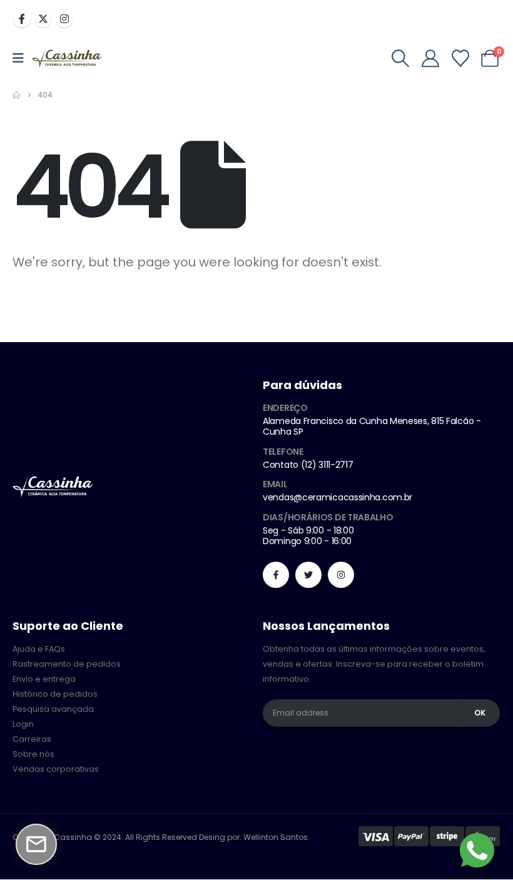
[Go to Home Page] (16, 95)
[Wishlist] (460, 58)
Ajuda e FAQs (39, 649)
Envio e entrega (44, 679)
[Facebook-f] (276, 575)
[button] (401, 58)
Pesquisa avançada (53, 709)
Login (23, 724)
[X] (43, 19)
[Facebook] (22, 19)
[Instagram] (64, 19)
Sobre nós (33, 754)
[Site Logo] (66, 58)
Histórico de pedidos (55, 694)
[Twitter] (308, 575)
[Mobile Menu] (22, 58)
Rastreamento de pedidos (67, 664)
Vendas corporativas (56, 769)
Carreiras (32, 739)
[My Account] (430, 58)
